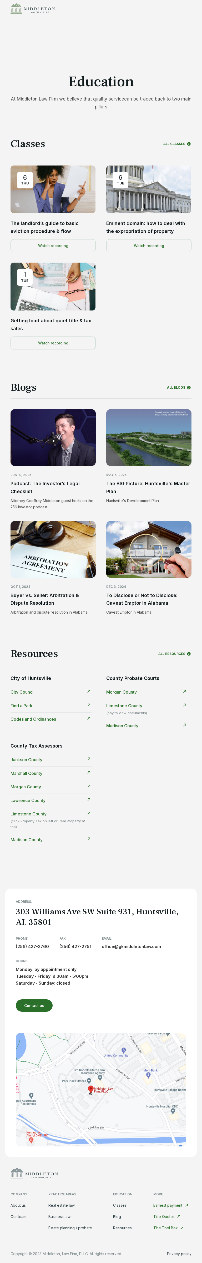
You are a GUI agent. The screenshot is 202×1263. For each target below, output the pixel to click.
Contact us (34, 1005)
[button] (186, 10)
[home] (33, 10)
